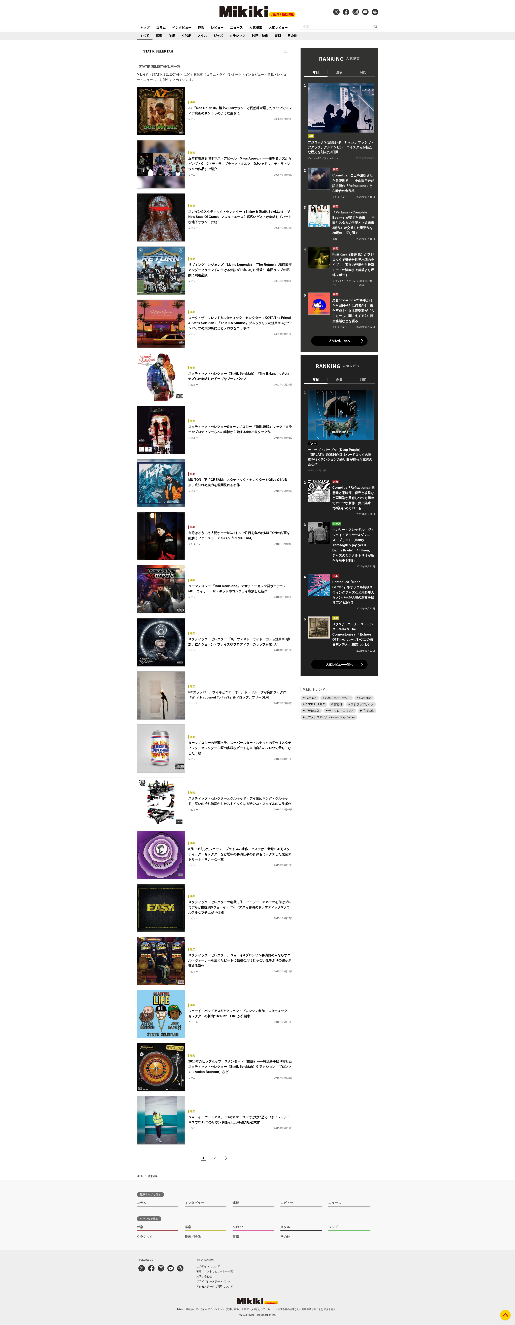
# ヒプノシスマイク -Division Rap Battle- (329, 717)
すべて (144, 35)
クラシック (238, 35)
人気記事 (255, 27)
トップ (145, 27)
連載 (201, 27)
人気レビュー (278, 27)
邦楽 (159, 35)
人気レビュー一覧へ (339, 664)
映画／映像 (260, 35)
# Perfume (309, 697)
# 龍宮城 (336, 704)
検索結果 (153, 1176)
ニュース (236, 27)
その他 (292, 35)
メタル (202, 35)
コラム (161, 27)
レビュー (217, 27)
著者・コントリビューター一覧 (214, 1271)
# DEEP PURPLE (314, 704)
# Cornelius (364, 697)
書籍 (278, 35)
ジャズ (218, 35)
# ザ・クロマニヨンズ (340, 710)
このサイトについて (208, 1266)
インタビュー (182, 27)
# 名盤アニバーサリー (336, 697)
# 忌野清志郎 (311, 710)
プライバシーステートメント (213, 1281)
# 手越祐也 (367, 710)
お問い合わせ (204, 1276)
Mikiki (140, 1176)
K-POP (186, 35)
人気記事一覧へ (339, 341)
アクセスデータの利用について (214, 1286)
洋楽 (172, 35)
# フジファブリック (360, 704)
